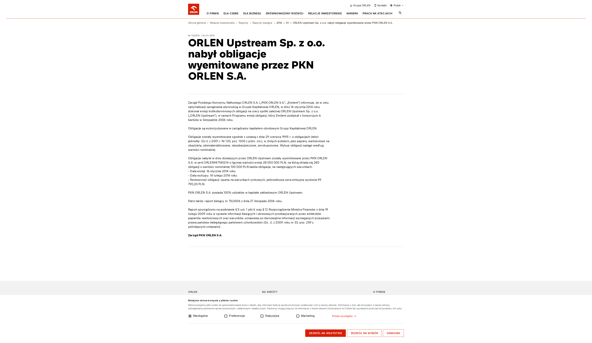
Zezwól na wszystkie (325, 333)
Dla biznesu (252, 13)
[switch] (226, 316)
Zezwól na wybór (364, 333)
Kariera (352, 13)
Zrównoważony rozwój (285, 13)
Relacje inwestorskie (325, 13)
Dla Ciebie (231, 13)
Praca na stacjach (377, 13)
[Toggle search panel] (400, 12)
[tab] (213, 14)
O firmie (213, 13)
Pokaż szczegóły (342, 316)
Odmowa (393, 333)
